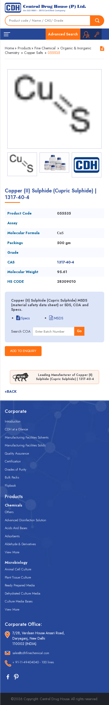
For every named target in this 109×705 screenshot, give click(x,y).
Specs (25, 318)
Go (79, 331)
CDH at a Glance (16, 429)
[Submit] (97, 20)
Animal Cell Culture (18, 569)
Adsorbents (12, 536)
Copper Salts (33, 52)
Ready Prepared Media (20, 585)
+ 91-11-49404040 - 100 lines (33, 662)
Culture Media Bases (18, 601)
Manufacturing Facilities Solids (25, 445)
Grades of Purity (15, 469)
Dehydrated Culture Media (22, 593)
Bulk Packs (12, 477)
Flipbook (10, 485)
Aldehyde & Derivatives (20, 544)
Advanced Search (63, 34)
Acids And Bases (16, 528)
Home (9, 48)
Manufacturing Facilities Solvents (26, 437)
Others (9, 512)
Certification (13, 461)
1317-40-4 (65, 262)
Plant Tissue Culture (18, 577)
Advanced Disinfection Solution (25, 520)
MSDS (58, 318)
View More (12, 552)
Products (24, 48)
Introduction (13, 421)
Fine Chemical (45, 48)
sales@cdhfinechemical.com (30, 653)
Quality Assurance (17, 453)
